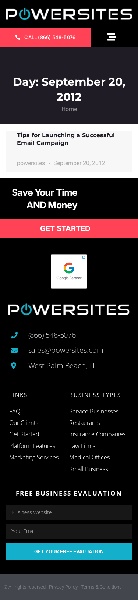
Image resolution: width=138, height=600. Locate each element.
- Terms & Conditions (100, 587)
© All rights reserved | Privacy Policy (41, 587)
